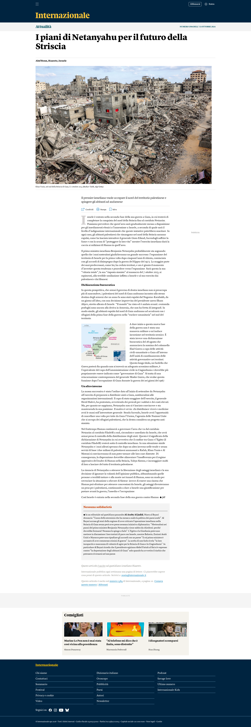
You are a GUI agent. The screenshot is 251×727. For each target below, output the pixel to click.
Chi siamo (41, 673)
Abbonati (103, 585)
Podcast (162, 673)
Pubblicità (102, 684)
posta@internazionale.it (134, 575)
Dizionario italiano (107, 673)
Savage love (164, 678)
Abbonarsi (195, 4)
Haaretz (53, 61)
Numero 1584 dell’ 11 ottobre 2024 (197, 27)
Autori (100, 695)
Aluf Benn (41, 61)
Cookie (159, 722)
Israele (63, 61)
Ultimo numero (166, 684)
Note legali (150, 722)
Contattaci (42, 678)
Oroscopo (102, 678)
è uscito (101, 566)
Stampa (103, 210)
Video (39, 701)
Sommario (41, 684)
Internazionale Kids (169, 690)
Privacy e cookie (45, 695)
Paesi (100, 690)
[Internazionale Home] (48, 665)
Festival (40, 690)
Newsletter (103, 701)
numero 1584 (116, 581)
